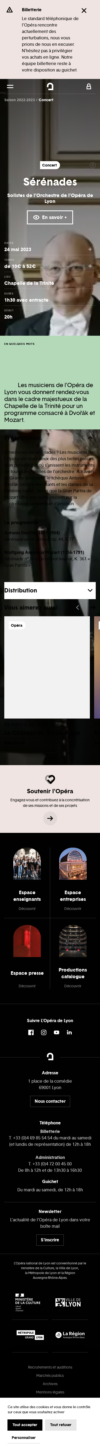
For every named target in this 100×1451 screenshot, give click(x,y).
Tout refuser (60, 1424)
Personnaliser (24, 1437)
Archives (50, 1383)
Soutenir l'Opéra (50, 791)
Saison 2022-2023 (20, 100)
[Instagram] (44, 1032)
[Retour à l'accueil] (50, 86)
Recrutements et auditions (50, 1367)
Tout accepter (25, 1424)
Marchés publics (50, 1375)
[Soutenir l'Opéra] (50, 818)
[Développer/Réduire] (90, 437)
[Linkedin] (69, 1032)
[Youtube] (56, 1032)
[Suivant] (92, 607)
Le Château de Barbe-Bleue (42, 732)
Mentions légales (50, 1392)
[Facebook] (31, 1032)
